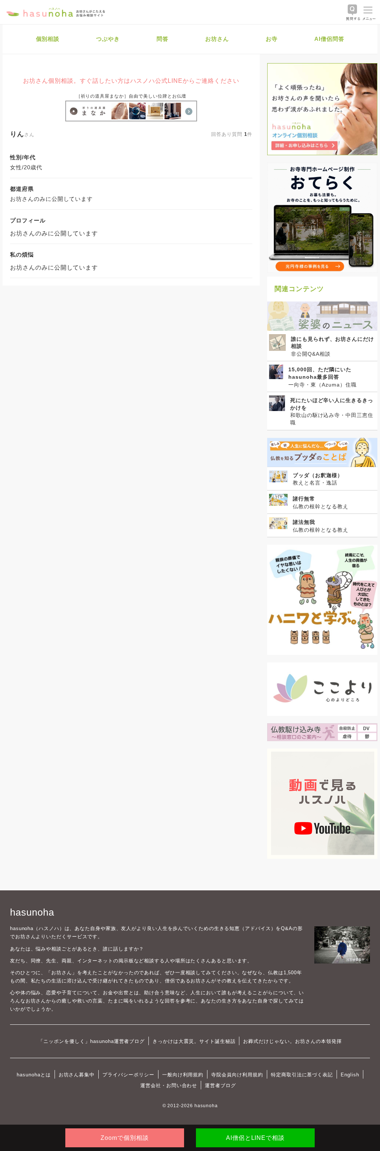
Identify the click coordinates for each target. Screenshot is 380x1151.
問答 (162, 39)
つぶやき (108, 39)
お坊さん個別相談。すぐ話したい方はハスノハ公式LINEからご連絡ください (131, 81)
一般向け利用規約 (183, 1074)
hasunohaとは (34, 1074)
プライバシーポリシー (128, 1074)
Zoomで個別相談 (125, 1138)
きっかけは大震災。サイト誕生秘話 (194, 1041)
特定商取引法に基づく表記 (302, 1074)
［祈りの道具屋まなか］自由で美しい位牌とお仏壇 (131, 96)
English (350, 1074)
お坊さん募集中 (77, 1074)
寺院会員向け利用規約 (237, 1074)
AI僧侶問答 (329, 39)
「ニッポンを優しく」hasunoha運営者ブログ (91, 1041)
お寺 (272, 39)
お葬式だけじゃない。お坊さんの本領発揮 (292, 1041)
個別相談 (48, 39)
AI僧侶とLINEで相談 (255, 1138)
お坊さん (217, 39)
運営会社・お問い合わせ (168, 1085)
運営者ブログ (220, 1085)
